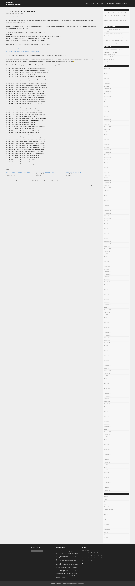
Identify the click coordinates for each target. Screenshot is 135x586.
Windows (106, 537)
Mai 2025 (106, 106)
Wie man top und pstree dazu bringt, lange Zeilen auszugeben (22, 186)
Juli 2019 (106, 284)
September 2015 (107, 401)
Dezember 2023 (107, 149)
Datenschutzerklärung (121, 3)
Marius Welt (9, 2)
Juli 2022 (106, 192)
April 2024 (106, 139)
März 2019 (106, 294)
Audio (105, 499)
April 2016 (106, 383)
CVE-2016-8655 (34, 180)
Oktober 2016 (107, 368)
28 (88, 560)
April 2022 (106, 200)
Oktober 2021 (107, 215)
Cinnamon (58, 553)
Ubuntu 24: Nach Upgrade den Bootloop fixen (118, 43)
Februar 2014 (107, 449)
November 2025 (107, 91)
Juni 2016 (106, 378)
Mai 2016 (106, 381)
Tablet (105, 534)
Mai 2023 (106, 167)
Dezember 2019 (107, 271)
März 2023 (106, 172)
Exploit (40, 180)
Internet (106, 514)
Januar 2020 (106, 269)
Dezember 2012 (107, 482)
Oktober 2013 (107, 459)
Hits (111, 52)
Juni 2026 (106, 73)
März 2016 (106, 386)
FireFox (64, 560)
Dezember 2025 (107, 88)
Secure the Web (107, 529)
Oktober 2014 (107, 429)
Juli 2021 (106, 223)
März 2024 (106, 142)
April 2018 (106, 322)
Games (69, 560)
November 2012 (107, 485)
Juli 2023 (106, 162)
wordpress (64, 577)
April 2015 (106, 413)
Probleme (58, 571)
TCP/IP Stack (52, 180)
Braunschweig (110, 3)
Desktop (58, 557)
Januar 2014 (106, 452)
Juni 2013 (106, 467)
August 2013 (107, 462)
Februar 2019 (107, 297)
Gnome (73, 560)
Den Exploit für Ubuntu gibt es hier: (15, 48)
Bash (60, 551)
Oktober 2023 (107, 154)
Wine (61, 577)
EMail (69, 557)
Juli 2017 (106, 345)
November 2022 (107, 182)
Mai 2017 (106, 350)
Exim (72, 557)
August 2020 (107, 251)
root (43, 180)
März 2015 (106, 416)
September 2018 (107, 309)
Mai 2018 (106, 319)
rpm (78, 571)
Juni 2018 (106, 317)
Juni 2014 (106, 439)
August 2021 (107, 220)
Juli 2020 (106, 253)
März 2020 (106, 264)
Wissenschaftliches (108, 539)
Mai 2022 (106, 198)
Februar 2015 (107, 419)
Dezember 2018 (107, 302)
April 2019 (106, 292)
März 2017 (106, 355)
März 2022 (106, 203)
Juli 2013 (106, 464)
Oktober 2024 (107, 124)
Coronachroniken (72, 554)
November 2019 (107, 274)
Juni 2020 (106, 256)
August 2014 (107, 434)
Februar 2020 (107, 266)
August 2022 (107, 190)
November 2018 (107, 304)
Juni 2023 (106, 165)
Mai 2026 (106, 76)
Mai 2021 (106, 228)
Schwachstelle (59, 573)
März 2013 (106, 475)
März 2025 (106, 111)
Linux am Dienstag (108, 522)
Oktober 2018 (107, 307)
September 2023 (107, 157)
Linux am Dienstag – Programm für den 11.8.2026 (115, 23)
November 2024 (107, 121)
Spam (69, 573)
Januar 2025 (106, 116)
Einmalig (115, 52)
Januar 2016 (106, 391)
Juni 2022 (106, 195)
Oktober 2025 (107, 93)
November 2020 (107, 243)
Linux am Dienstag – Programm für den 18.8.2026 (115, 15)
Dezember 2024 (107, 119)
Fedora (92, 3)
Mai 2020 (106, 259)
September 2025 (107, 96)
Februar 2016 (107, 388)
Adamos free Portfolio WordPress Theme (61, 583)
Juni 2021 (106, 225)
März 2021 (106, 233)
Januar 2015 (106, 421)
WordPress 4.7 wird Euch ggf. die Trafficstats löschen (81, 186)
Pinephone (106, 524)
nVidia (69, 567)
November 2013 (107, 457)
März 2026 (106, 81)
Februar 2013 (107, 477)
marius (21, 13)
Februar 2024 (107, 144)
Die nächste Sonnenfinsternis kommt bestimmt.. (114, 17)
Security (103, 3)
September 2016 (107, 370)
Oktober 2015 (107, 398)
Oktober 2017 (107, 337)
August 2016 (107, 373)
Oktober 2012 (107, 487)
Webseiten (106, 52)
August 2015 (107, 403)
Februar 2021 (107, 236)
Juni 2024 (106, 134)
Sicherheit (65, 573)
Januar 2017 (106, 360)
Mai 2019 (106, 289)
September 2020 (107, 248)
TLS (64, 575)
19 (82, 558)
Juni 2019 (106, 287)
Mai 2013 (106, 469)
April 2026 (106, 78)
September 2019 (107, 279)
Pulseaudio (72, 571)
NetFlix (65, 567)
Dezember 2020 (107, 241)
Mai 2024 (106, 137)
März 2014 (106, 447)
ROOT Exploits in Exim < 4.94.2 (74, 172)
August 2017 (107, 342)
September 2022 (107, 187)
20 (85, 558)
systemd (58, 575)
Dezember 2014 (107, 424)
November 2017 (107, 335)
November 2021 (107, 213)
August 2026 (107, 68)
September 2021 (107, 218)
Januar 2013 (106, 480)
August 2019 (107, 281)
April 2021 (106, 231)
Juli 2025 (106, 101)
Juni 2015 (106, 408)
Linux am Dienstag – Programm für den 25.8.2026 (115, 12)
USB (74, 575)
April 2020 (106, 261)
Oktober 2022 (107, 185)
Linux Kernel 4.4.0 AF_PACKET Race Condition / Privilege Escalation (23, 51)
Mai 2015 (106, 411)
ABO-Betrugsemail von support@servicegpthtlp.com (115, 20)
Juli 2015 (106, 406)
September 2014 (107, 431)
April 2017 (106, 353)
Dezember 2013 (107, 454)
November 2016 (107, 365)
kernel (58, 564)
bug (71, 551)
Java (97, 3)
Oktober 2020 (107, 246)
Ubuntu (67, 575)
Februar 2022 (107, 205)
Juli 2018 (106, 314)
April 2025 (106, 109)
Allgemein (106, 496)
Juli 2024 (106, 131)
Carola (73, 551)
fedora (59, 560)
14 (88, 557)
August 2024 (107, 129)
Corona (105, 504)
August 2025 (107, 98)
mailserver (61, 567)
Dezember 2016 (107, 363)
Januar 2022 (106, 208)
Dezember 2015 (107, 393)
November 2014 (107, 426)
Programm (65, 570)
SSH (72, 573)
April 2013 (106, 472)
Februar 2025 (107, 114)
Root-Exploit (46, 180)
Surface (75, 573)
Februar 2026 (107, 83)
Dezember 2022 (107, 180)
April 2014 (106, 444)
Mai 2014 (106, 441)
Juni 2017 (106, 347)
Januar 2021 (106, 238)
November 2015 (107, 396)
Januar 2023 (106, 177)
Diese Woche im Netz (108, 509)
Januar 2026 (106, 86)
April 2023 (106, 170)
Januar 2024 (106, 147)
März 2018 (106, 325)
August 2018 (107, 312)
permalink (64, 180)
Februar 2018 (107, 327)
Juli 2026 (106, 70)
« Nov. (83, 563)
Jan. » (86, 563)
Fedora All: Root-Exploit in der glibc (45, 172)
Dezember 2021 (107, 210)
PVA (105, 527)
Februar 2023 (107, 175)
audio (57, 551)
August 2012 (107, 490)
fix (67, 560)
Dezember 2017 (107, 332)
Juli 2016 (106, 375)
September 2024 (107, 126)
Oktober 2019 (107, 276)
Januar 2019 (106, 299)
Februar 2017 (107, 358)
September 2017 (107, 340)
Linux (87, 3)
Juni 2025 (106, 104)
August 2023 (107, 159)
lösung (57, 567)
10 (98, 555)
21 (88, 558)
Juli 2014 (106, 436)
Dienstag (64, 556)
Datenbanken (107, 506)
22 (91, 558)
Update (71, 576)
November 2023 (107, 152)
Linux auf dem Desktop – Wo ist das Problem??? (118, 38)
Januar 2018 (106, 330)
